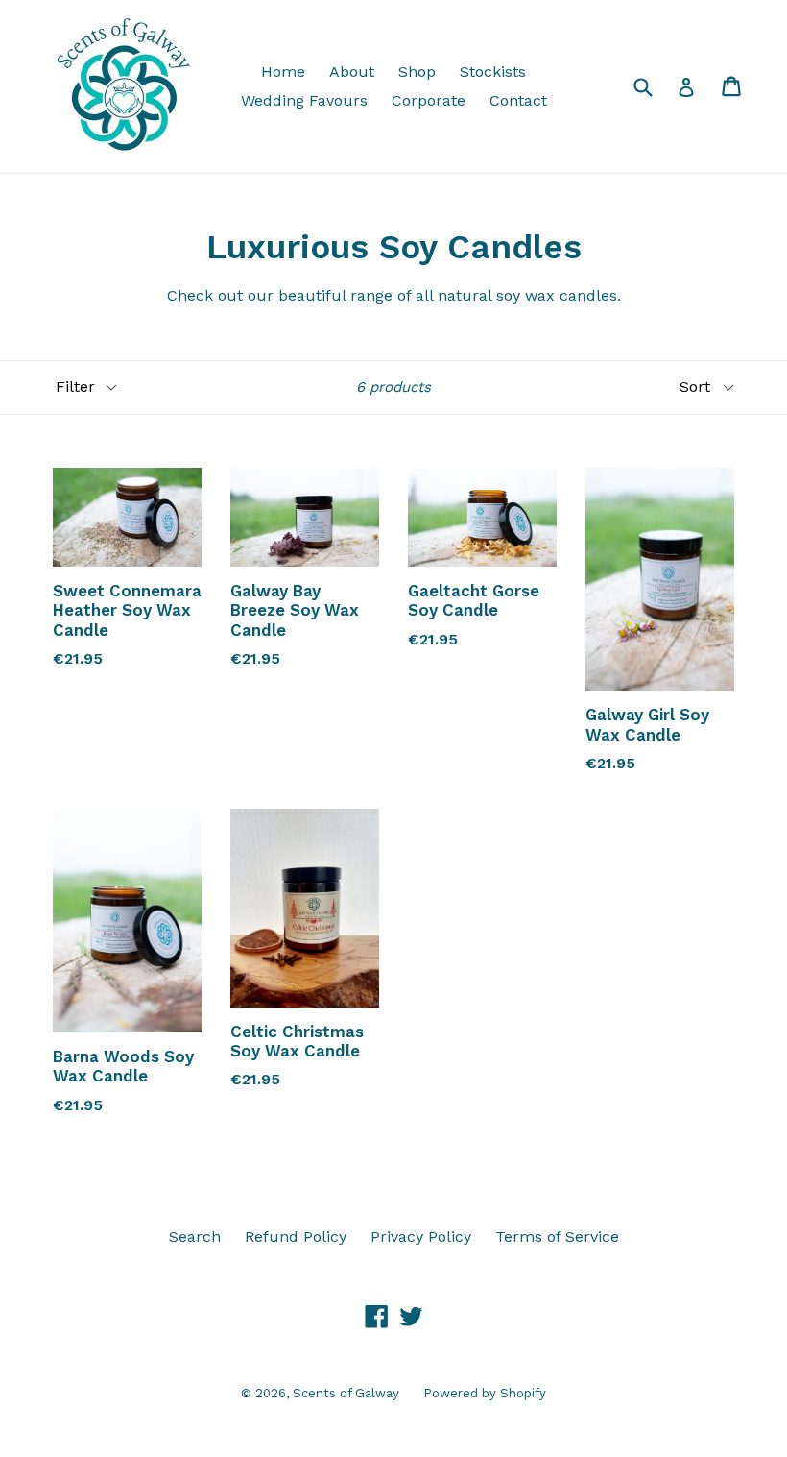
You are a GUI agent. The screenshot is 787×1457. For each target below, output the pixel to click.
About (351, 71)
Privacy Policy (420, 1236)
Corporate (428, 100)
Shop (417, 71)
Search (195, 1236)
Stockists (493, 71)
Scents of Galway (346, 1393)
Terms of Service (557, 1236)
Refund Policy (295, 1236)
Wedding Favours (304, 100)
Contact (518, 100)
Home (283, 71)
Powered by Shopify (484, 1393)
